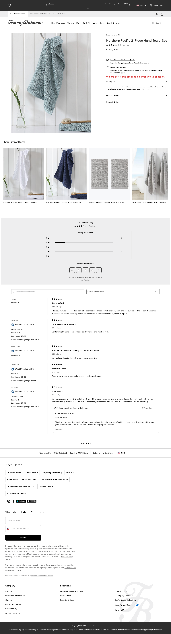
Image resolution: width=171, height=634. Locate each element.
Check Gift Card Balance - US (54, 479)
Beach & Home (113, 23)
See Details (100, 4)
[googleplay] (21, 501)
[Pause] (9, 5)
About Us (9, 591)
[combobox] (10, 528)
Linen (95, 23)
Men (78, 23)
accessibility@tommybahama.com (148, 630)
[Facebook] (13, 501)
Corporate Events (13, 604)
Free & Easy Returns (118, 67)
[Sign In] (157, 14)
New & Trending (58, 23)
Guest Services (14, 472)
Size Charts (12, 479)
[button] (87, 8)
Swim (102, 23)
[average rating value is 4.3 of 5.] (112, 45)
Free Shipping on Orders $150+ (122, 60)
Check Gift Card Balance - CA (21, 486)
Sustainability (11, 608)
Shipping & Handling (52, 472)
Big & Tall (86, 23)
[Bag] (161, 14)
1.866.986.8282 (116, 630)
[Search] (155, 23)
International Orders (16, 493)
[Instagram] (9, 501)
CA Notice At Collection (125, 600)
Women (70, 23)
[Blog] (13, 613)
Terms (8, 559)
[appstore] (32, 501)
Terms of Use (70, 567)
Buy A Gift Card (29, 479)
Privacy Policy (67, 557)
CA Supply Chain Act (124, 596)
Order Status (32, 472)
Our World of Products (15, 596)
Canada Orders (46, 486)
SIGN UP (23, 538)
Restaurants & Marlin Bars (71, 591)
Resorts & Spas (67, 600)
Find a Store (65, 596)
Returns (70, 472)
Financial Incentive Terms (42, 576)
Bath (121, 35)
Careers (8, 600)
